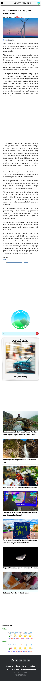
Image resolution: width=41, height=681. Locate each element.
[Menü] (6, 3)
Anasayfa (9, 666)
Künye (17, 666)
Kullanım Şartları (28, 666)
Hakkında (25, 669)
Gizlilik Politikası (12, 669)
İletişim (33, 669)
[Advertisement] (20, 120)
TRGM (4, 259)
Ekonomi (20, 17)
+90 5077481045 (20, 676)
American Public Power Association (14, 262)
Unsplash (26, 262)
